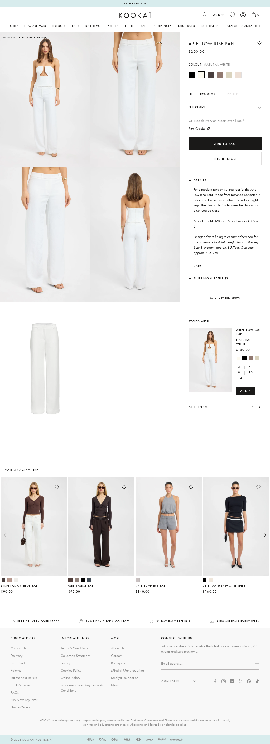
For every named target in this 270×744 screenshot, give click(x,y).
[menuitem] (35, 25)
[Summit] (77, 580)
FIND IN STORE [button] (225, 159)
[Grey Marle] (138, 580)
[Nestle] (220, 75)
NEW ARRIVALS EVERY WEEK (238, 621)
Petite (129, 26)
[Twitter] (240, 680)
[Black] (192, 75)
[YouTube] (232, 680)
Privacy (66, 663)
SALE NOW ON (135, 3)
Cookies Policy (71, 670)
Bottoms (92, 26)
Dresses (58, 26)
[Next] (259, 407)
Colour (209, 64)
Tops (75, 26)
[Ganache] (70, 580)
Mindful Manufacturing (127, 670)
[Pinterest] (249, 680)
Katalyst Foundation (242, 26)
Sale (144, 26)
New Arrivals (35, 26)
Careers (116, 655)
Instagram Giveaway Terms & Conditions (82, 688)
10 (251, 372)
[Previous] (252, 407)
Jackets (112, 26)
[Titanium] (89, 580)
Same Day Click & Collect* (108, 621)
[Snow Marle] (16, 580)
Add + (245, 391)
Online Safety (70, 677)
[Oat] (211, 580)
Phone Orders (20, 707)
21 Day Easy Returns (173, 621)
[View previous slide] (5, 535)
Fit (191, 94)
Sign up (256, 663)
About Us (117, 648)
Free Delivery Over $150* (38, 621)
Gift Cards (210, 26)
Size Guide (197, 128)
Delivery (16, 655)
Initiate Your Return (24, 677)
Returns (16, 670)
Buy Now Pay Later (24, 699)
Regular (208, 94)
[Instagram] (223, 680)
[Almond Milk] (229, 75)
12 (240, 378)
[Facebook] (215, 680)
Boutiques (186, 26)
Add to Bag (225, 144)
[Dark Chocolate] (211, 75)
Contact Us (18, 648)
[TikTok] (257, 680)
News (115, 685)
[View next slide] (265, 535)
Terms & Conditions (74, 648)
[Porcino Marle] (9, 580)
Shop (14, 26)
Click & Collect (21, 685)
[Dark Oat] (238, 75)
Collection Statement (75, 655)
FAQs (15, 692)
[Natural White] (201, 75)
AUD (216, 15)
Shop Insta (162, 26)
